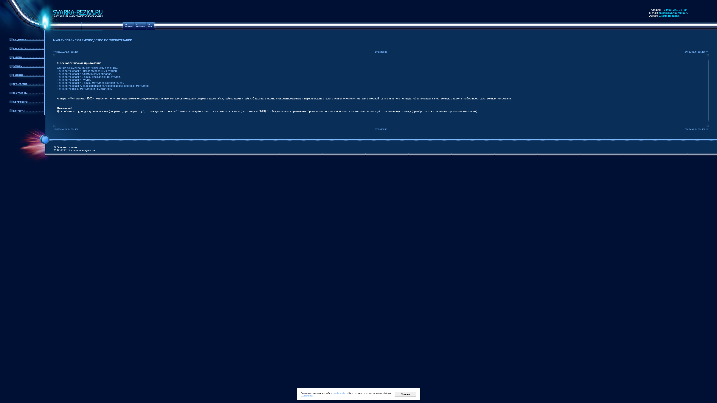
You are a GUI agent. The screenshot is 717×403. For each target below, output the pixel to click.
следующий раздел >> (697, 52)
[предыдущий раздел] (55, 56)
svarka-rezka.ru (340, 393)
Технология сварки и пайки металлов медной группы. (91, 82)
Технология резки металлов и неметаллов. (84, 88)
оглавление (381, 52)
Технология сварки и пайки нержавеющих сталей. (89, 76)
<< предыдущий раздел (65, 52)
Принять (405, 394)
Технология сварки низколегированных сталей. (87, 70)
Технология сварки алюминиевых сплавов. (84, 73)
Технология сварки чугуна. (74, 79)
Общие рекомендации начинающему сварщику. (87, 67)
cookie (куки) (307, 395)
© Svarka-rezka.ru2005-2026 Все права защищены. (75, 149)
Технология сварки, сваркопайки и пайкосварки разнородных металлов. (103, 85)
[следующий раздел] (707, 56)
